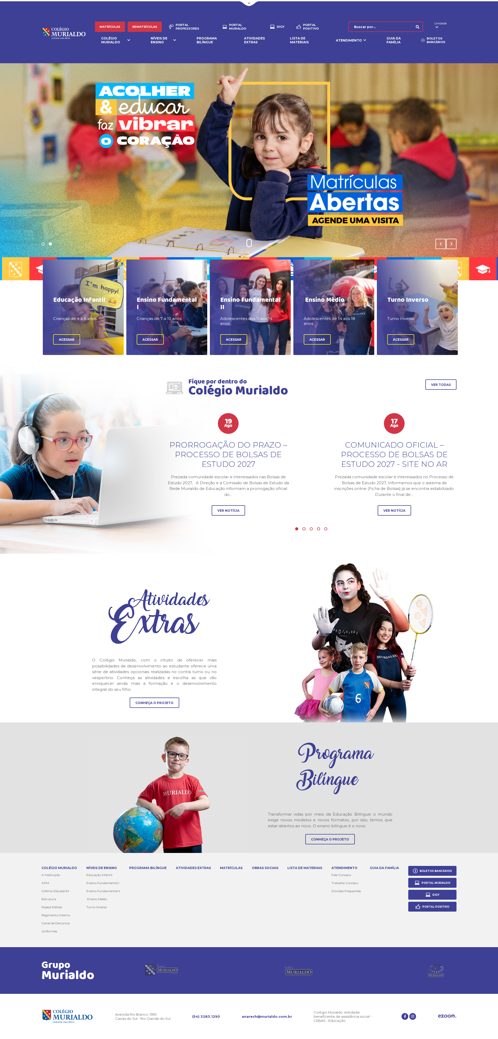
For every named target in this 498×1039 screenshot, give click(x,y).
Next (451, 244)
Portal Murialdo (237, 26)
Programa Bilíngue (207, 40)
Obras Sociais (265, 868)
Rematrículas (144, 27)
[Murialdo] (68, 33)
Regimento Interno (56, 915)
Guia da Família (393, 40)
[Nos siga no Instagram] (412, 1016)
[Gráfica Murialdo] (299, 970)
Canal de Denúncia (56, 923)
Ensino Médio (96, 899)
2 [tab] (50, 243)
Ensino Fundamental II (103, 891)
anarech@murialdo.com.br (267, 1016)
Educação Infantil (99, 875)
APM (45, 883)
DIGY (281, 27)
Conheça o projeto (154, 703)
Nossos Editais (52, 907)
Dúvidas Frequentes (346, 891)
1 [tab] (43, 243)
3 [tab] (311, 528)
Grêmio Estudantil (55, 891)
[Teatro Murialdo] (162, 970)
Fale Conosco (341, 875)
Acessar (66, 339)
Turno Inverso (96, 907)
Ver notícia (228, 510)
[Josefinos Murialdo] (436, 970)
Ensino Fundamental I (102, 883)
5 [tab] (325, 528)
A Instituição (51, 875)
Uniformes (49, 931)
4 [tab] (318, 528)
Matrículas (110, 27)
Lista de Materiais (299, 40)
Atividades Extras (254, 40)
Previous (440, 244)
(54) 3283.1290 (206, 1016)
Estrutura (49, 899)
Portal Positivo (311, 26)
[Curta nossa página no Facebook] (405, 1016)
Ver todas (441, 385)
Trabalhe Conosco (344, 883)
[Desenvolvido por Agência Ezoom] (447, 1016)
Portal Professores (187, 26)
